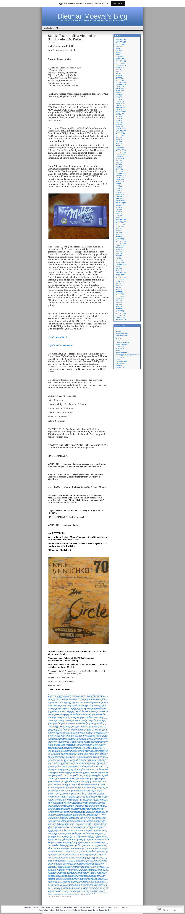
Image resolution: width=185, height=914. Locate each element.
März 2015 (119, 236)
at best (60, 716)
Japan (94, 787)
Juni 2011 (119, 285)
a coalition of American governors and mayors (76, 704)
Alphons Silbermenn (122, 335)
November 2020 (121, 107)
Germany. (76, 762)
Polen (103, 818)
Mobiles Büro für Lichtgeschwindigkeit (127, 354)
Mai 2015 (119, 232)
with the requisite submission (96, 891)
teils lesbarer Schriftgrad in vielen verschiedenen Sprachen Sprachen (78, 838)
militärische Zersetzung (74, 806)
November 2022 (121, 62)
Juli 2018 (119, 160)
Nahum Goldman (121, 358)
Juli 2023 (119, 46)
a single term (58, 705)
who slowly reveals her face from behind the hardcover (65, 887)
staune (80, 833)
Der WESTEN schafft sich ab (77, 738)
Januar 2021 (120, 103)
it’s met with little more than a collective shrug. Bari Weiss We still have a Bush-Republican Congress (77, 786)
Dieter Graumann (121, 341)
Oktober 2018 (120, 154)
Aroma (88, 714)
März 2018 (119, 168)
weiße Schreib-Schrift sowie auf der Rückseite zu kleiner (86, 870)
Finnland (65, 757)
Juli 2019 (119, 137)
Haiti (83, 763)
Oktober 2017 (120, 177)
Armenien (82, 714)
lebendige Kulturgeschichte (99, 796)
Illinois (80, 769)
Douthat (50, 745)
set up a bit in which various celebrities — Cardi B (76, 829)
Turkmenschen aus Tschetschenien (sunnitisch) (71, 858)
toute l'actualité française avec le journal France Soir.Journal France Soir (79, 855)
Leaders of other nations (82, 796)
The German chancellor (90, 845)
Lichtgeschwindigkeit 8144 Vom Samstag (94, 797)
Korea (101, 791)
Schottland (100, 827)
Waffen (102, 866)
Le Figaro (101, 793)
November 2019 (121, 130)
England (94, 745)
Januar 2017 (120, 194)
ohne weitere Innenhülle (64, 814)
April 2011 (119, 289)
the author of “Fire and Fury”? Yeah (73, 844)
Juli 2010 (119, 300)
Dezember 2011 (121, 278)
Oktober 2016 (120, 200)
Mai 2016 (119, 209)
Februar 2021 (120, 101)
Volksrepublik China (76, 864)
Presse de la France (63, 821)
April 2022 (119, 75)
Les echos (51, 797)
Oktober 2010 (120, 297)
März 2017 (119, 190)
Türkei (93, 838)
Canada (94, 727)
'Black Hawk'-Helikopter (96, 695)
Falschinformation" (71, 754)
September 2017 (121, 179)
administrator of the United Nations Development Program (66, 707)
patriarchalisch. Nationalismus (88, 815)
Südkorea (91, 826)
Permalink (87, 894)
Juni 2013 (119, 266)
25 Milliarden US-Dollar (92, 696)
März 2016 (119, 213)
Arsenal (93, 714)
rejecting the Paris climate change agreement (72, 823)
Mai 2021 (119, 96)
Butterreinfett (76, 726)
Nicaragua (83, 809)
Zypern (77, 894)
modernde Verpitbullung (97, 808)
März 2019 (119, 145)
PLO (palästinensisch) (94, 818)
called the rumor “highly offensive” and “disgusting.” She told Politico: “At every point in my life (75, 727)
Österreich (94, 722)
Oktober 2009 (120, 317)
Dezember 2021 (121, 82)
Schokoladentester (90, 827)
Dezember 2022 (121, 60)
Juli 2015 (119, 228)
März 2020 (119, 122)
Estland (69, 750)
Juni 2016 (119, 208)
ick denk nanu (68, 769)
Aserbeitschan (52, 716)
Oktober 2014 (120, 245)
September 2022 (121, 65)
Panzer (68, 815)
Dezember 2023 (121, 39)
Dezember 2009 (121, 314)
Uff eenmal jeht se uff (100, 858)
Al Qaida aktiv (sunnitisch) (93, 707)
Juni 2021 (119, 94)
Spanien (74, 833)
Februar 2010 (120, 310)
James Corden (86, 787)
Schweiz (57, 829)
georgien (76, 760)
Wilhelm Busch (120, 367)
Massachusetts (79, 805)
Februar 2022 (120, 79)
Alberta (103, 707)
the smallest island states (74, 850)
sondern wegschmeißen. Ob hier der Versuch (93, 832)
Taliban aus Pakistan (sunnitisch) (80, 838)
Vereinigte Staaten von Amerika (98, 861)
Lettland (57, 797)
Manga (118, 350)
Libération (64, 797)
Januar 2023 (120, 58)
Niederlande (76, 811)
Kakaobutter (51, 791)
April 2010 (119, 306)
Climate (50, 729)
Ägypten (87, 722)
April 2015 (119, 234)
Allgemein (119, 331)
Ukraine (50, 860)
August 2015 (120, 226)
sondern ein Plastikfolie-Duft (86, 830)
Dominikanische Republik (98, 744)
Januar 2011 (120, 295)
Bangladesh (102, 722)
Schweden (51, 829)
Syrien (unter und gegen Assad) (87, 835)
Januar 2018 (120, 172)
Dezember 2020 (121, 105)
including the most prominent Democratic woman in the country (73, 778)
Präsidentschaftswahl (67, 820)
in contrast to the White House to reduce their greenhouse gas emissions (78, 776)
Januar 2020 (120, 126)
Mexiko (96, 805)
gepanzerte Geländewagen (88, 760)
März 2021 (119, 100)
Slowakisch (57, 830)
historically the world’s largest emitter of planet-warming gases (74, 766)
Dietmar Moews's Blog (92, 16)
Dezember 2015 (121, 219)
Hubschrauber (98, 766)
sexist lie (95, 829)
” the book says (93, 720)
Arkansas (76, 714)
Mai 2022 (119, 73)
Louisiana (97, 800)
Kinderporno (120, 348)
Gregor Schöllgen (121, 344)
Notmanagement (100, 812)
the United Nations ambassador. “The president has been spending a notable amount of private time (78, 852)
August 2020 (120, 113)
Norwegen (90, 811)
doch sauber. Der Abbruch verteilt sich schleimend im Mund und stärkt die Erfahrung (76, 743)
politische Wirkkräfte (54, 820)
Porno (118, 359)
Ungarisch (88, 860)
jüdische (99, 787)
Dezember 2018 (121, 151)
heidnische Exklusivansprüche (73, 765)
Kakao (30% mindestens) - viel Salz (91, 790)
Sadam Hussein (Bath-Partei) (63, 824)
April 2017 (119, 189)
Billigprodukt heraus (59, 725)
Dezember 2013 (121, 264)
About (58, 28)
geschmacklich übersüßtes (88, 762)
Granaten (62, 763)
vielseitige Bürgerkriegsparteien (88, 863)
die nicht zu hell (69, 742)
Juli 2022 (119, 69)
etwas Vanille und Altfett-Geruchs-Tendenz (86, 750)
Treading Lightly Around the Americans (83, 857)
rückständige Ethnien (76, 821)
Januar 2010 (120, 312)
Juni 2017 (119, 185)
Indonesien (102, 778)
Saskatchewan (78, 824)
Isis (52, 783)
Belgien (50, 725)
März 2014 (119, 259)
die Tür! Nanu (79, 742)
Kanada (67, 791)
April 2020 (119, 120)
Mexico (91, 805)
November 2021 (121, 84)
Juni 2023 (119, 48)
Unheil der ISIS (102, 860)
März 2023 (119, 54)
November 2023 (121, 41)
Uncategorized (72, 695)
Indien (96, 778)
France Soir (66, 759)
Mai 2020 (119, 118)
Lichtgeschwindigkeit (74, 797)
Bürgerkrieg (61, 723)
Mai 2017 (119, 187)
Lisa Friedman (83, 800)
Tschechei (99, 857)
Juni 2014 (119, 253)
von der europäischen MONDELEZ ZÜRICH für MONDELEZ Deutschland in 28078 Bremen (74, 865)
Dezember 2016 (121, 196)
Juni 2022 (119, 71)
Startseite (48, 28)
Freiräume (89, 759)
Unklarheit (51, 861)
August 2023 (120, 45)
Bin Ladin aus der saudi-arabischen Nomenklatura (82, 725)
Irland (94, 781)
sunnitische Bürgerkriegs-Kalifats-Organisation (62, 835)
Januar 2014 (120, 262)
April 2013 (119, 270)
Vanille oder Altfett (81, 861)
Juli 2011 (118, 283)
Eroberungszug (52, 747)
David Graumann (121, 339)
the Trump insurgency (89, 850)
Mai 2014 (119, 255)
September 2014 (121, 247)
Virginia (50, 864)
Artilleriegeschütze (101, 714)
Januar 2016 (120, 217)
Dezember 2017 (121, 173)
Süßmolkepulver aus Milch (72, 826)
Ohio (54, 814)
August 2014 (120, 249)
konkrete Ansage (92, 791)
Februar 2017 (120, 192)
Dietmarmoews (89, 742)
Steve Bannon (99, 833)
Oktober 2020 (120, 109)
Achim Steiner (101, 705)
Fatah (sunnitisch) (83, 754)
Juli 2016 (119, 206)
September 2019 (121, 134)
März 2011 (119, 291)
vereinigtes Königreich (55, 863)
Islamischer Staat (59, 783)
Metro (86, 805)
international (52, 780)
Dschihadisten (70, 745)
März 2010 (119, 308)
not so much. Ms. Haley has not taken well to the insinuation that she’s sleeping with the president (78, 811)
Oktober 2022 (120, 64)
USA (65, 861)
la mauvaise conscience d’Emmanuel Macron (83, 793)
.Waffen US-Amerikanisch (62, 696)
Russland (51, 824)
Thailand (84, 841)
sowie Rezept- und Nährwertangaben (59, 833)
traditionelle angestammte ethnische (59, 857)
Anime (118, 337)
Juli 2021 (119, 92)
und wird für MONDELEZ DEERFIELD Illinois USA (68, 860)
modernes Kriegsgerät (55, 809)
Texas (79, 841)
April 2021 (119, 98)
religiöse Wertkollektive (94, 823)
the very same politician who (87, 853)
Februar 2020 (120, 124)
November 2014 (121, 244)
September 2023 (121, 43)
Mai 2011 (119, 287)
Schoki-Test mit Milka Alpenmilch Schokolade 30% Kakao (72, 37)
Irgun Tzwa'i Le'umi (85, 781)
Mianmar (102, 805)
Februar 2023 (120, 56)
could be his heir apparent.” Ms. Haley (65, 729)
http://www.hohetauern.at (60, 345)
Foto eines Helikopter (80, 757)
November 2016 (121, 198)
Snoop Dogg (73, 830)
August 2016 (120, 204)
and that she (79, 708)
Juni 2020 (119, 117)
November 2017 (121, 175)
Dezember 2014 (121, 242)
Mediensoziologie (121, 352)
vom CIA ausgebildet (89, 864)
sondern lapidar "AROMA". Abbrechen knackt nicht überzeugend (77, 831)
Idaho (76, 769)
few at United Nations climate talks (85, 756)
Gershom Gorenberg (122, 342)
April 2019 (119, 143)
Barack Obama (52, 723)
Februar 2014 (120, 261)
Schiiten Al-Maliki (100, 826)
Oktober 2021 (120, 86)
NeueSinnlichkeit (74, 809)
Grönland (69, 763)
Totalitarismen (52, 855)
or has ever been (78, 814)
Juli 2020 (119, 115)
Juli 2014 (119, 251)
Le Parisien (72, 794)
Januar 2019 (120, 149)
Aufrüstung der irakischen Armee (76, 717)
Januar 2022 (120, 81)
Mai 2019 (119, 141)
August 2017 (120, 181)
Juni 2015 (119, 230)
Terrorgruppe (73, 841)
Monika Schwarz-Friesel (123, 356)
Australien (90, 717)
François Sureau (57, 759)
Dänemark (51, 735)
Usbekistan (71, 861)
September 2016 (121, 202)
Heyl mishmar (88, 765)
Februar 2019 (120, 147)
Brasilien (55, 726)
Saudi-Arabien (87, 824)
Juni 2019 (119, 139)
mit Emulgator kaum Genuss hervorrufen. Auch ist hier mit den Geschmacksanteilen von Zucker (77, 807)
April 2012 (119, 276)
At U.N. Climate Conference (71, 716)
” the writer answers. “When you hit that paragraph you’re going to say (76, 721)
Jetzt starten (118, 3)
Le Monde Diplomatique (60, 794)
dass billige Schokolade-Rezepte (94, 732)
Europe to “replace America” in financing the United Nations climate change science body (80, 751)
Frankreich (74, 759)
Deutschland (96, 738)
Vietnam (101, 863)
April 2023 (119, 52)
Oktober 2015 (120, 223)
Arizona (69, 714)
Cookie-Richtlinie (105, 910)
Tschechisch (51, 858)
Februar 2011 (120, 293)
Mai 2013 (119, 268)
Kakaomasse (60, 791)
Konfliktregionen (82, 791)
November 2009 (121, 315)
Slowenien (65, 830)
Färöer (92, 754)
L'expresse (57, 793)
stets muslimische (88, 833)
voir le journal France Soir (61, 864)
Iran (77, 781)
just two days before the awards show (67, 790)
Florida (70, 757)
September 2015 (121, 225)
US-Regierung (59, 861)
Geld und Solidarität (67, 760)
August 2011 (120, 281)
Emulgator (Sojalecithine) (83, 745)
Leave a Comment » (57, 695)
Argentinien (63, 714)
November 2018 (121, 153)
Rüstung (86, 821)
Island (100, 783)
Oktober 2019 (120, 132)
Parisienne (75, 815)
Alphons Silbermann (122, 333)
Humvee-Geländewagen (55, 768)
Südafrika (84, 826)
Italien (76, 786)
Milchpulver (51, 806)
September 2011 (121, 279)
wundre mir (71, 894)
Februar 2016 (120, 215)
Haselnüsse (101, 763)
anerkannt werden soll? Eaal (65, 713)
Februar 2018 (120, 170)
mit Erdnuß (85, 808)
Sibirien (101, 829)
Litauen (91, 800)
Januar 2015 (120, 240)
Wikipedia (119, 365)
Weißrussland (62, 872)
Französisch (82, 759)
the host (100, 845)
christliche (104, 727)
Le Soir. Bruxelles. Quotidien (85, 794)
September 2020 (121, 111)
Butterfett (69, 726)
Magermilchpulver (53, 802)
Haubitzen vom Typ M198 (56, 765)
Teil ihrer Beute (100, 838)
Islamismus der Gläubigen (73, 783)
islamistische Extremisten (90, 783)
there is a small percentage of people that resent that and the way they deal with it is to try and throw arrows (77, 853)
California (84, 726)
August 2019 (120, 136)
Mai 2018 (119, 164)
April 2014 (119, 257)
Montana (65, 809)
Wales (50, 867)
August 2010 (120, 298)
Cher (99, 727)
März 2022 (119, 77)
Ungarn (94, 860)
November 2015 (121, 221)
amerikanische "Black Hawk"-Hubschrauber (61, 708)
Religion (104, 823)
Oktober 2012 (120, 274)
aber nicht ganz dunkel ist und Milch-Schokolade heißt (80, 705)
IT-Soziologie (120, 346)
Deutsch (89, 738)
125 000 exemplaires (77, 696)
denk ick (57, 735)
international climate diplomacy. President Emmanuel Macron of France (78, 780)
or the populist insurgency (92, 814)
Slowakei (50, 830)
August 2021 (120, 90)
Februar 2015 (120, 238)
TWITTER (89, 858)
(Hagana (50, 696)
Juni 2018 (119, 162)
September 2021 (121, 88)
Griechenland (76, 763)
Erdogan (100, 745)
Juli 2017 (119, 183)
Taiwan (100, 835)
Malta (61, 802)
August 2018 (120, 158)
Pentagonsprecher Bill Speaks (57, 817)
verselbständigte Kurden (70, 863)
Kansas (73, 791)
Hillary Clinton (97, 765)
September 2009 (121, 319)
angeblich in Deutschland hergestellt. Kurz (87, 713)
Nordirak (83, 811)
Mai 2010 (119, 304)
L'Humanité (65, 793)
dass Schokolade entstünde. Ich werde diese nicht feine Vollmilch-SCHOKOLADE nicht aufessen (78, 732)
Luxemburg (104, 800)
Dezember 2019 (121, 128)
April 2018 (119, 166)
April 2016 (119, 211)
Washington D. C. (62, 870)
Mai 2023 (119, 50)
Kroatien (50, 793)
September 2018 (121, 156)
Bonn (100, 725)
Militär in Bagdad (60, 806)
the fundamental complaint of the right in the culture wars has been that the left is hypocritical (78, 844)
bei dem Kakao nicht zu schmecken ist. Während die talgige (84, 723)
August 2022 (120, 67)
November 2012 (121, 272)
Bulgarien (62, 726)
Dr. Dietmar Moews (59, 745)
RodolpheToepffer (121, 361)
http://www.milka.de (58, 337)
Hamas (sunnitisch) (91, 763)
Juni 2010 (119, 302)
